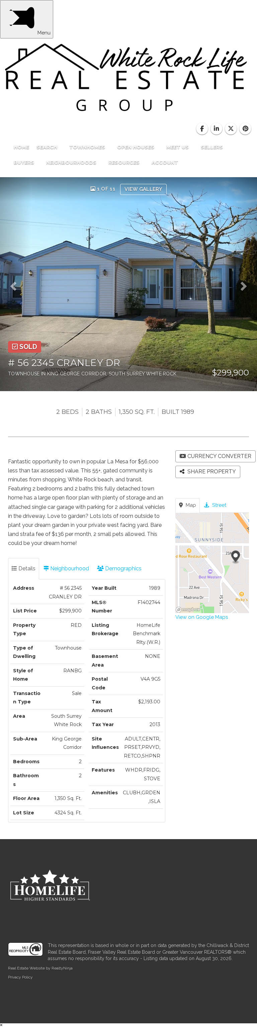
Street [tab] (218, 505)
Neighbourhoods (72, 162)
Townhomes (87, 147)
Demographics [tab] (123, 568)
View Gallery (143, 189)
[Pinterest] (245, 129)
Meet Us (178, 147)
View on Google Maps (201, 617)
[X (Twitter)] (232, 129)
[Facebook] (202, 129)
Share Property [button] (211, 471)
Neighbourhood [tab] (69, 568)
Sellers (212, 147)
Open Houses (136, 147)
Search (47, 147)
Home (21, 147)
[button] (15, 284)
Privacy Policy (20, 977)
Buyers (24, 162)
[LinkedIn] (217, 129)
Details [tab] (26, 568)
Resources (124, 162)
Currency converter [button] (219, 456)
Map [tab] (190, 505)
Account (165, 162)
